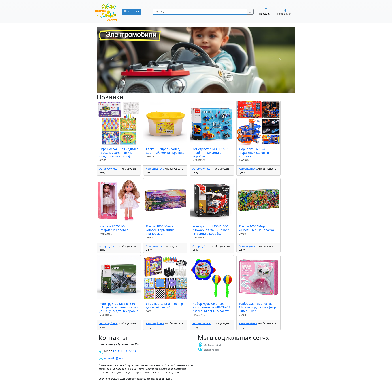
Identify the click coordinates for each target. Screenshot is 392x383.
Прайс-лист (284, 13)
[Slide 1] (193, 84)
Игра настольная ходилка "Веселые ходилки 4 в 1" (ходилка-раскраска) (118, 152)
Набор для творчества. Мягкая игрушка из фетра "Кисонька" (258, 307)
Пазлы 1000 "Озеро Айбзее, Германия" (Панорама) (160, 230)
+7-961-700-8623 (124, 351)
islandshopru (211, 349)
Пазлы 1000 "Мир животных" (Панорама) (256, 228)
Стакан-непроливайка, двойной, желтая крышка (165, 151)
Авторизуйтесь (108, 168)
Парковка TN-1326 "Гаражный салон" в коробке (254, 152)
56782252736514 (213, 344)
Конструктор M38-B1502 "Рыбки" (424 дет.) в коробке (210, 152)
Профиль (265, 13)
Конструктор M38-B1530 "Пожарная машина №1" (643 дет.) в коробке (210, 230)
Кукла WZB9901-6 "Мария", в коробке (113, 228)
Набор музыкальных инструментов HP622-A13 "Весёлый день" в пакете (211, 307)
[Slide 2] (198, 84)
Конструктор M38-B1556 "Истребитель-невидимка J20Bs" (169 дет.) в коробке (118, 307)
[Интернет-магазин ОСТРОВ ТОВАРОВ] (106, 11)
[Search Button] (250, 12)
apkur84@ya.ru (114, 358)
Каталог (132, 11)
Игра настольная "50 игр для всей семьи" (164, 305)
